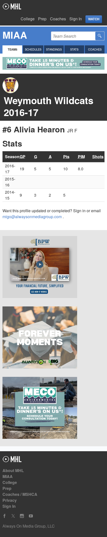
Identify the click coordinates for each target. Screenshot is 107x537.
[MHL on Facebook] (4, 516)
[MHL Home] (12, 460)
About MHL (13, 470)
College (28, 19)
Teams (12, 49)
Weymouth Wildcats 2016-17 (48, 106)
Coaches (58, 19)
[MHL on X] (13, 516)
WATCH (93, 19)
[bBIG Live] (53, 338)
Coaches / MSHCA (19, 494)
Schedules (33, 49)
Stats (74, 49)
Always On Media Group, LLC (28, 526)
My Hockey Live (11, 6)
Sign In (75, 19)
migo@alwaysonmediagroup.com (32, 216)
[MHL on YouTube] (31, 516)
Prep (42, 19)
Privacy (9, 500)
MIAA (7, 476)
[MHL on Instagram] (22, 516)
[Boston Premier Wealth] (53, 268)
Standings (54, 49)
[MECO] (53, 408)
